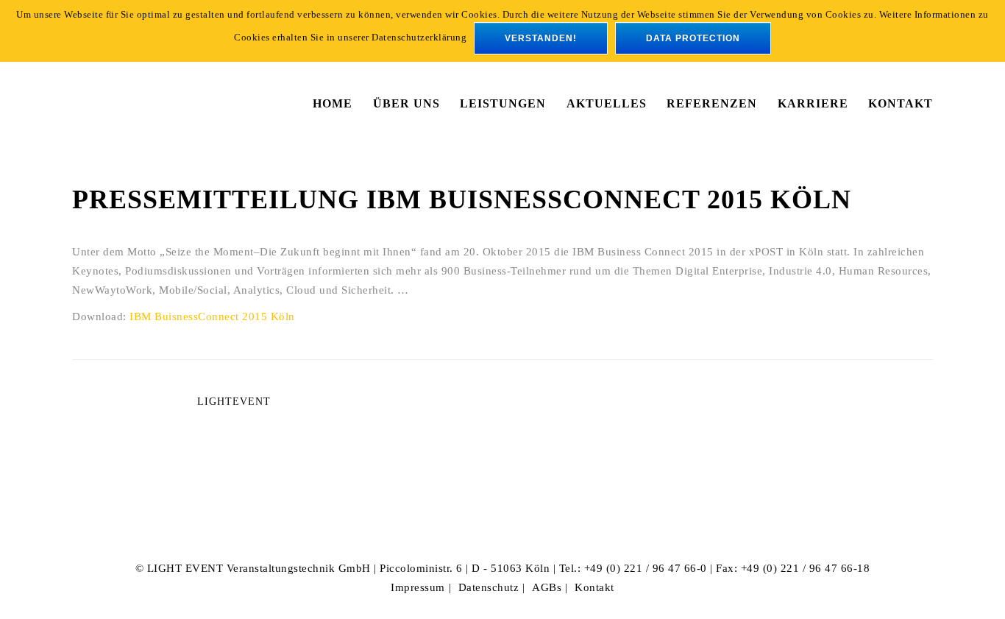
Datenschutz (488, 587)
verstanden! (541, 38)
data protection (693, 38)
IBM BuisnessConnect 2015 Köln (212, 316)
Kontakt (594, 587)
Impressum (418, 587)
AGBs (546, 587)
